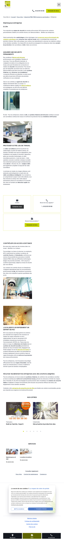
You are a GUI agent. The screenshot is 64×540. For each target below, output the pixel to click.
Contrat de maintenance (31, 474)
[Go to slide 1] (23, 431)
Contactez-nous (17, 206)
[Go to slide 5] (37, 431)
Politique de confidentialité (32, 521)
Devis (32, 537)
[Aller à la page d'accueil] (7, 4)
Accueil (13, 17)
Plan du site (32, 527)
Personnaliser (20, 509)
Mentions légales (32, 518)
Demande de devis (53, 11)
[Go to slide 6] (40, 431)
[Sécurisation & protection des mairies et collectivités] (45, 410)
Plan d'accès (12, 537)
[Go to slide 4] (34, 431)
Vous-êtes (20, 17)
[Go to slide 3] (30, 431)
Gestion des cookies (32, 524)
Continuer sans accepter (17, 504)
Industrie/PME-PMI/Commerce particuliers (37, 17)
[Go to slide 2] (27, 431)
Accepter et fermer (41, 509)
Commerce (43, 474)
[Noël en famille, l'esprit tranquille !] (18, 410)
